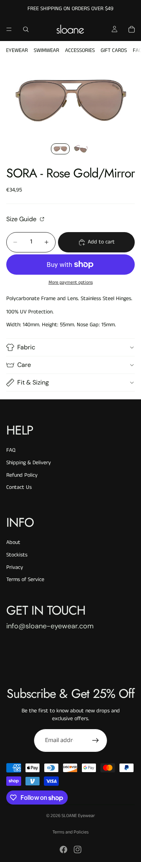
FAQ (10, 450)
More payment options (71, 282)
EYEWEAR (17, 50)
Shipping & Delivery (28, 463)
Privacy (14, 567)
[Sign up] (95, 740)
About (13, 542)
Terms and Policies (70, 832)
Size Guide (22, 219)
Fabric (26, 347)
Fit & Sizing (33, 382)
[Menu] (9, 29)
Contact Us (19, 487)
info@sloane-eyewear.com (50, 626)
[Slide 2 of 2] (80, 149)
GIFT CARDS (114, 50)
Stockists (16, 555)
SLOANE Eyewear (78, 815)
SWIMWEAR (46, 50)
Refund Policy (22, 475)
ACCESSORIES (80, 50)
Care (24, 365)
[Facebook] (63, 849)
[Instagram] (77, 849)
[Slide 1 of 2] (60, 149)
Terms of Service (25, 579)
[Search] (25, 29)
